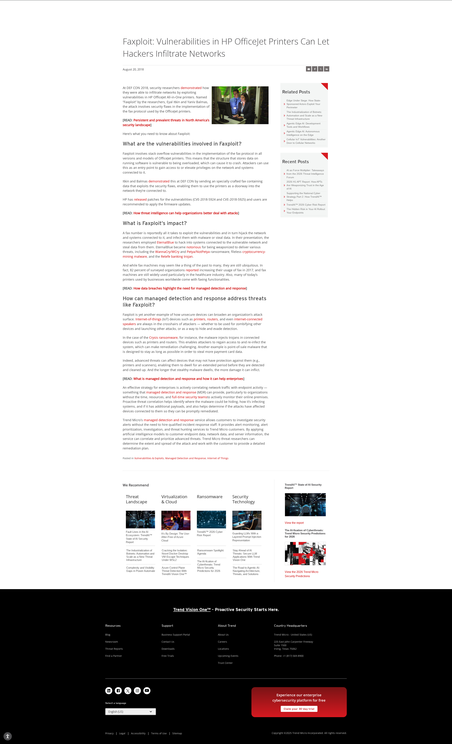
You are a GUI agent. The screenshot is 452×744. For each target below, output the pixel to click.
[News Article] (308, 69)
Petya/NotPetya (198, 252)
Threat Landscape (136, 499)
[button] (130, 711)
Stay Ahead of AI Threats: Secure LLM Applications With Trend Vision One (246, 555)
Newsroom (111, 641)
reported (192, 270)
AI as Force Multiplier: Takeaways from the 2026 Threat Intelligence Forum (304, 174)
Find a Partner (113, 655)
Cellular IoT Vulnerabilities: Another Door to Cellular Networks (305, 141)
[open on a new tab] (127, 690)
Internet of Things (217, 458)
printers (199, 319)
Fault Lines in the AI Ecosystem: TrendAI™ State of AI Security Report (139, 531)
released (140, 199)
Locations (223, 648)
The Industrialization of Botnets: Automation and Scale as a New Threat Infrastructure (303, 115)
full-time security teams (189, 397)
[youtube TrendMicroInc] (146, 690)
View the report (294, 522)
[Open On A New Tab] (320, 69)
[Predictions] (305, 552)
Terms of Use (159, 733)
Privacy (109, 733)
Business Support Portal (176, 634)
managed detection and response (171, 392)
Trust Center (225, 663)
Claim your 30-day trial (297, 708)
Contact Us (168, 641)
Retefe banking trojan (177, 256)
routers (212, 319)
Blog (107, 634)
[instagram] (137, 690)
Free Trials (168, 655)
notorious (193, 247)
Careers (222, 641)
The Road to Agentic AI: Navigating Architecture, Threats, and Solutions (246, 571)
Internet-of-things (148, 319)
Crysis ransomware (163, 337)
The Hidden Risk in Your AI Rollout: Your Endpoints (305, 211)
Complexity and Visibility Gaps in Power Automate (140, 569)
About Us (223, 634)
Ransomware (209, 496)
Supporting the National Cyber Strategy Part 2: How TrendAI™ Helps (303, 196)
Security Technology (243, 499)
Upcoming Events (228, 655)
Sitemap (177, 733)
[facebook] (314, 69)
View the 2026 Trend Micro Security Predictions (301, 573)
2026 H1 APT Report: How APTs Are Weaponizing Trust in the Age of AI (304, 185)
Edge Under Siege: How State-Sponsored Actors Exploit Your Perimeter (302, 104)
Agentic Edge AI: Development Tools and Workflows (302, 125)
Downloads (168, 648)
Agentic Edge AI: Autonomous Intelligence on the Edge (302, 133)
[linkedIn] (326, 69)
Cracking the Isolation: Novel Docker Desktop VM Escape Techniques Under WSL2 (175, 555)
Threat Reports (114, 648)
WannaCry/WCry (167, 252)
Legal (122, 733)
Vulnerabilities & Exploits (149, 458)
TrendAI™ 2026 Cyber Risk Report (306, 204)
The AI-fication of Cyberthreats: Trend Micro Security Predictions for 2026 (208, 566)
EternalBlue (165, 242)
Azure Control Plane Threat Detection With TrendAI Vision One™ (174, 571)
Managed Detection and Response (185, 458)
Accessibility (138, 733)
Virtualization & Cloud (174, 499)
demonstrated (191, 88)
